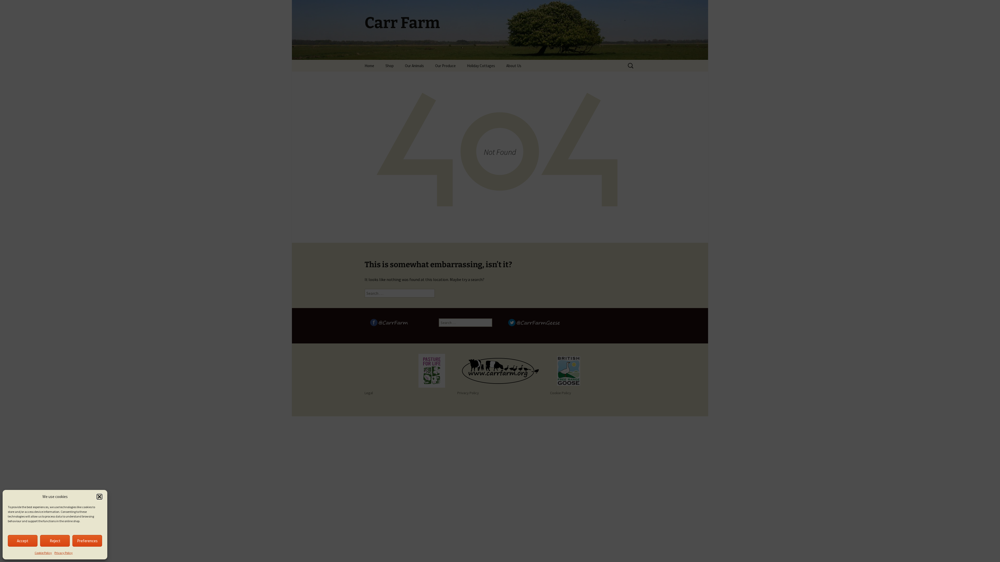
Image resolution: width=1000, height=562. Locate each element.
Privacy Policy (63, 553)
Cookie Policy (43, 553)
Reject (55, 540)
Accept (22, 540)
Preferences (87, 540)
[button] (99, 496)
